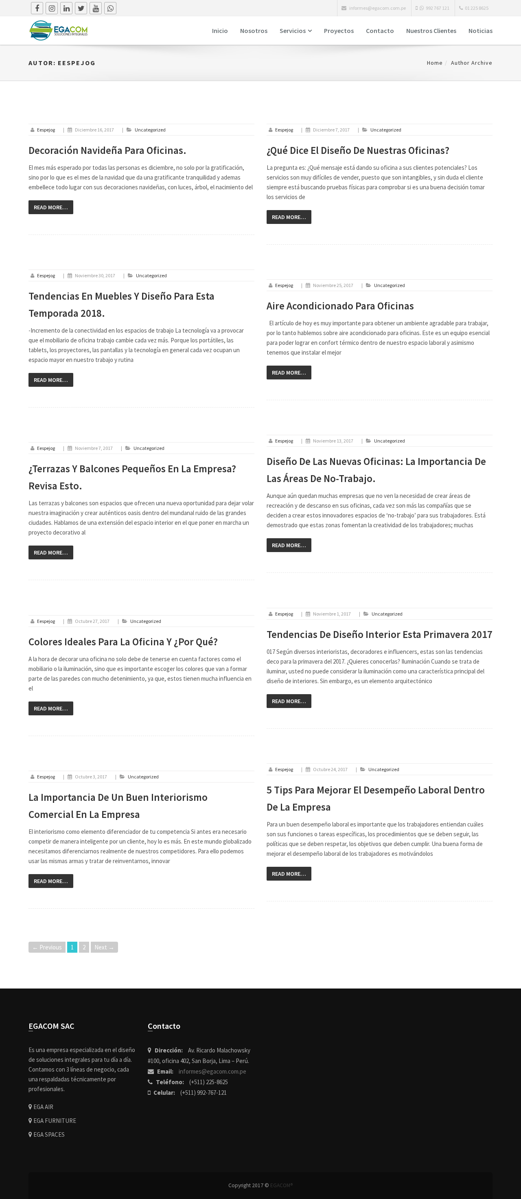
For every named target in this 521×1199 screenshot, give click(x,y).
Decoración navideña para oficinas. (107, 150)
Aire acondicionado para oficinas (340, 305)
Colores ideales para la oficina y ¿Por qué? (123, 641)
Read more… (51, 207)
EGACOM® (281, 1185)
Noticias (480, 30)
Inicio (220, 30)
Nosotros (253, 30)
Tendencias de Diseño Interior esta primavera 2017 (380, 634)
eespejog (46, 130)
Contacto (380, 30)
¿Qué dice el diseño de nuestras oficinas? (358, 150)
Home (435, 62)
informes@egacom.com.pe (212, 1071)
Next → (104, 947)
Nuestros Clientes (431, 30)
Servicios (293, 30)
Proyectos (339, 30)
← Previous (47, 947)
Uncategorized (150, 130)
